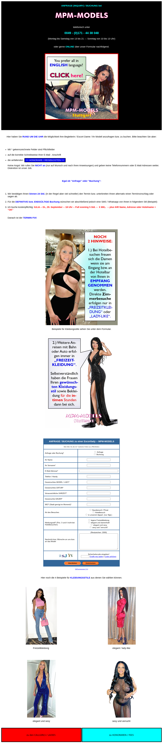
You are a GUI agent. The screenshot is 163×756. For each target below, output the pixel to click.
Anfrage (100, 452)
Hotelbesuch (100, 512)
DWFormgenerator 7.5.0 (81, 569)
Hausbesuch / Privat (100, 510)
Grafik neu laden (96, 556)
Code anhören (110, 556)
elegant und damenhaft (100, 523)
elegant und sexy (100, 525)
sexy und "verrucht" (100, 527)
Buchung (100, 454)
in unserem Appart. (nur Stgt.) (100, 515)
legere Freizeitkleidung (100, 520)
